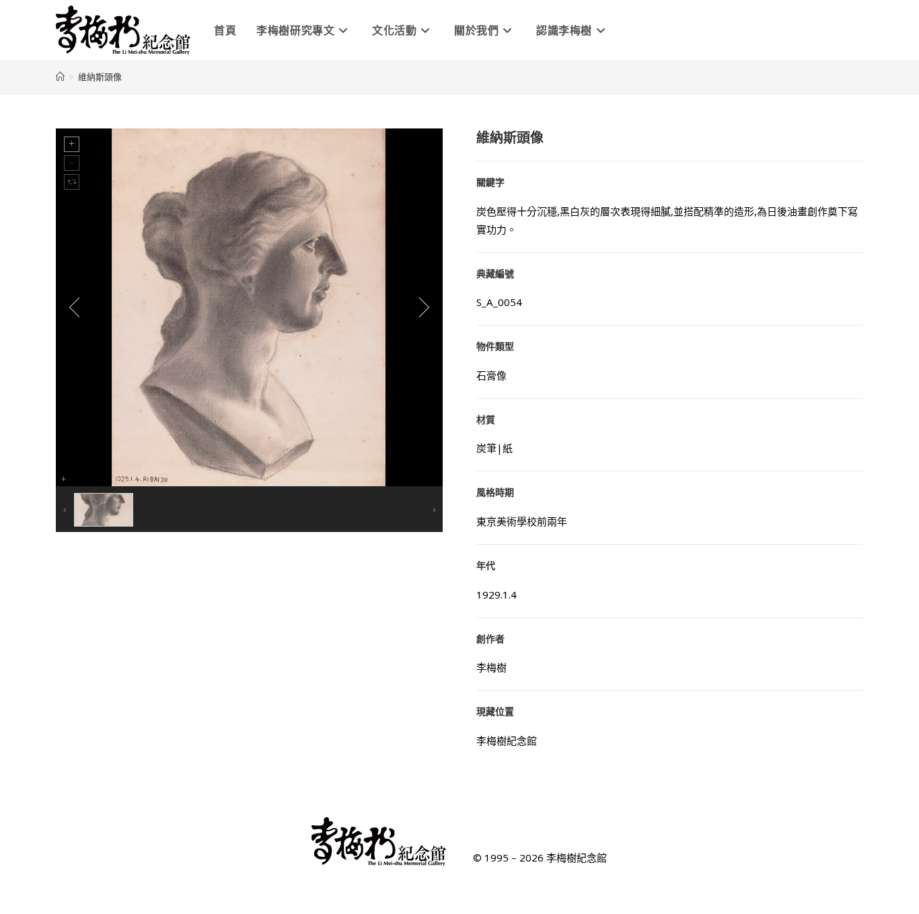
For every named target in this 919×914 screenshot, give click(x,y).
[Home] (60, 77)
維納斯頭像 (100, 77)
